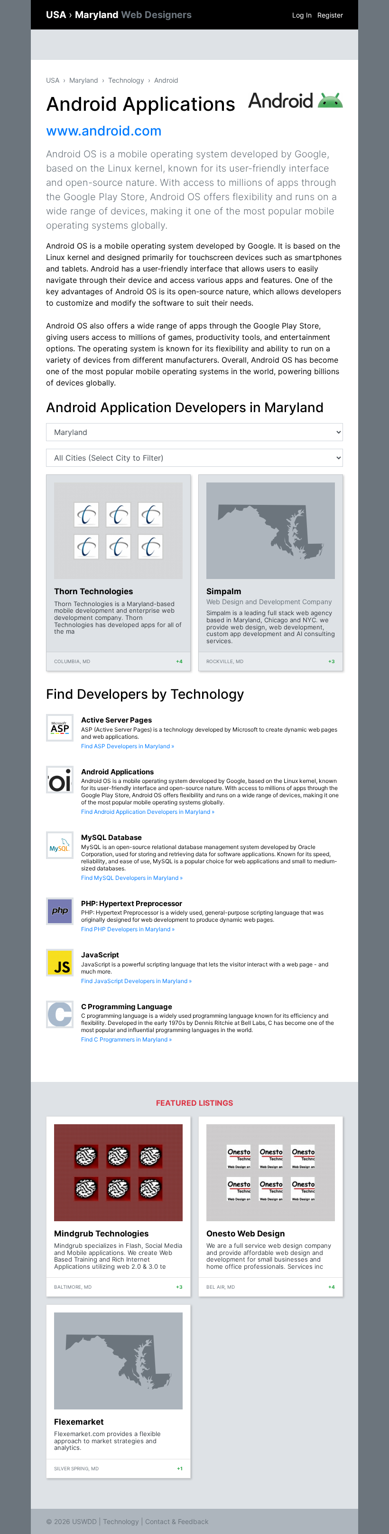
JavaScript (100, 954)
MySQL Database (111, 837)
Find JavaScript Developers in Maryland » (136, 980)
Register (330, 15)
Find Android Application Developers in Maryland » (147, 811)
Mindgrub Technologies (101, 1233)
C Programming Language (126, 1006)
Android (166, 80)
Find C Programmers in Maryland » (126, 1039)
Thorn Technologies (93, 591)
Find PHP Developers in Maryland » (128, 929)
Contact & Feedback (177, 1521)
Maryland (133, 14)
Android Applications (117, 771)
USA (57, 14)
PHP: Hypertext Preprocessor (131, 903)
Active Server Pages (116, 719)
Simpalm (223, 591)
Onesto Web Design (245, 1233)
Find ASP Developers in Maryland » (127, 746)
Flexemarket (79, 1422)
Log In (302, 15)
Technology (126, 80)
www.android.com (104, 131)
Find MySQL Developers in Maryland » (132, 877)
